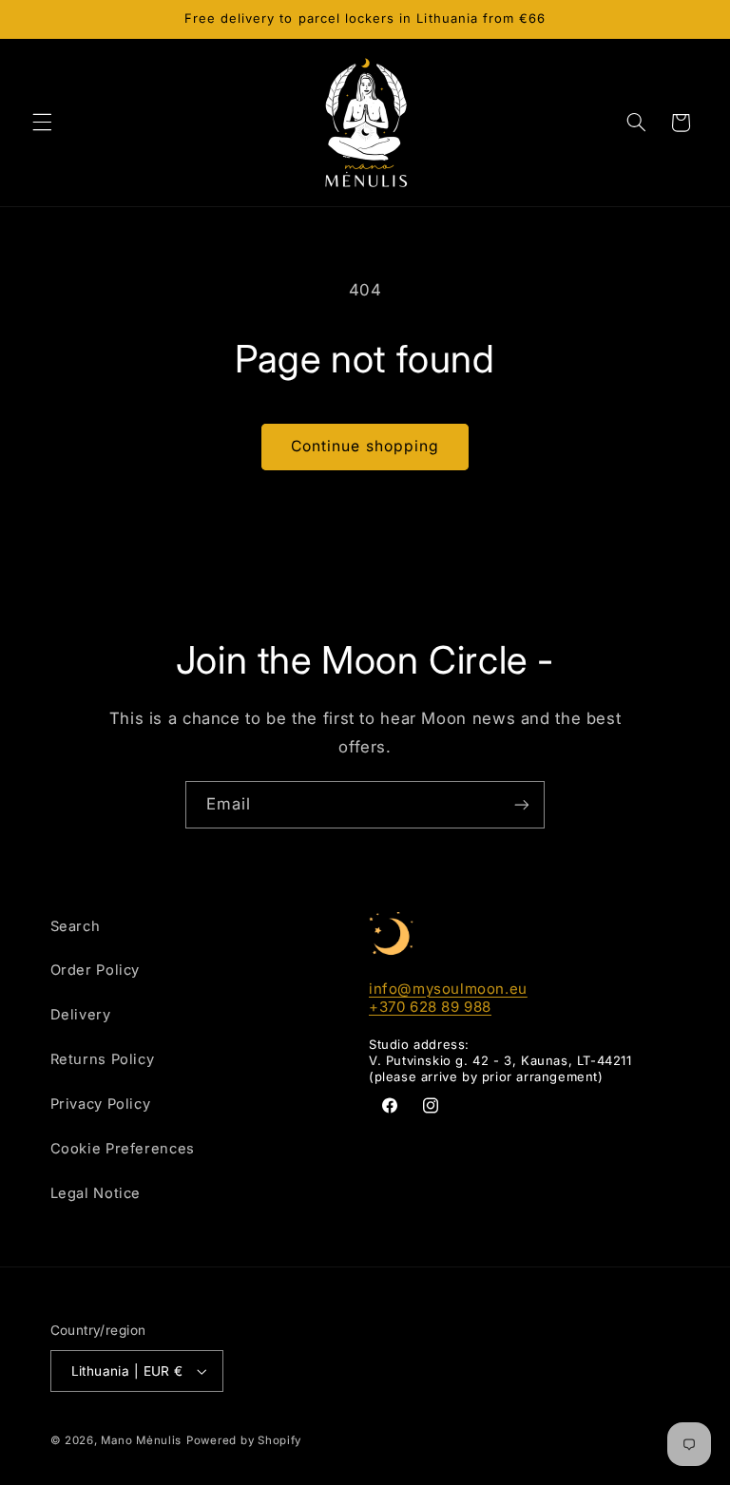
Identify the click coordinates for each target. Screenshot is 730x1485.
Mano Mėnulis (141, 1440)
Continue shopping (365, 446)
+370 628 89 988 (430, 1007)
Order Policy (95, 970)
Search (75, 926)
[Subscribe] (522, 804)
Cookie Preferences (122, 1148)
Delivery (80, 1014)
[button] (42, 122)
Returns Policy (102, 1059)
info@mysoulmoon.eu (448, 989)
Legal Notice (96, 1193)
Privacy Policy (100, 1104)
